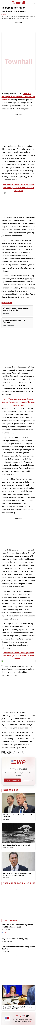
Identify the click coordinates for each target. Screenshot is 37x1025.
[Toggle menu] (3, 3)
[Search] (33, 3)
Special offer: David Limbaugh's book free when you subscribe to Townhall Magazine (18, 187)
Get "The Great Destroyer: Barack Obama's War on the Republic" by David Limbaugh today (18, 402)
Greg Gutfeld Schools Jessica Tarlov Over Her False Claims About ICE (17, 1008)
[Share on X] (3, 752)
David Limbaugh (7, 11)
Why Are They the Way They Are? (15, 939)
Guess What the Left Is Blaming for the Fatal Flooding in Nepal (17, 925)
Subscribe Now (28, 780)
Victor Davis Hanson (8, 847)
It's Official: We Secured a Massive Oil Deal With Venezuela (18, 816)
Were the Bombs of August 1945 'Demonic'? (17, 845)
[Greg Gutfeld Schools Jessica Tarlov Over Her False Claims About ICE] (18, 995)
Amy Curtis (6, 878)
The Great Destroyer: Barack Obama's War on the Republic (18, 96)
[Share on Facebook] (10, 752)
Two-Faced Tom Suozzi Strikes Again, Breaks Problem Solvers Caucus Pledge (17, 874)
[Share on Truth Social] (7, 752)
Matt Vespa (6, 819)
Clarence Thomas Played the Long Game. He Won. (18, 947)
